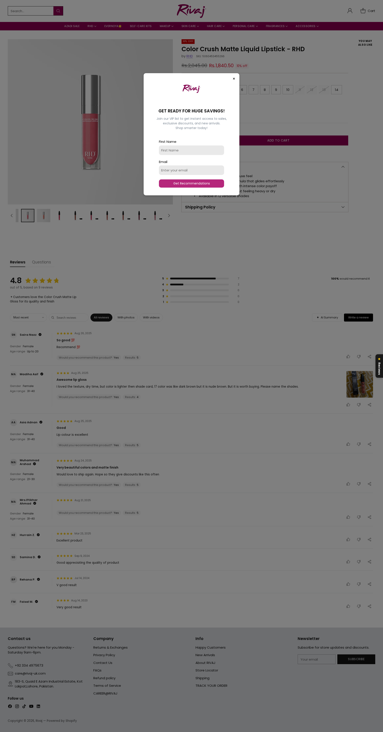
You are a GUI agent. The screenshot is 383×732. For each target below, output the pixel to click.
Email (163, 161)
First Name (167, 141)
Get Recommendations (191, 183)
